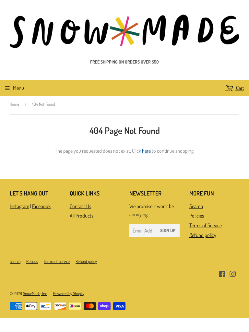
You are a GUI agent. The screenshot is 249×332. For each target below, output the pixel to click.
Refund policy (202, 235)
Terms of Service (205, 225)
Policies (196, 215)
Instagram (19, 206)
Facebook (41, 206)
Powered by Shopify (68, 293)
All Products (81, 215)
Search (196, 206)
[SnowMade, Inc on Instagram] (233, 274)
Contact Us (80, 206)
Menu (18, 88)
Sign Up (167, 230)
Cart (239, 88)
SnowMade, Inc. (35, 293)
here (146, 151)
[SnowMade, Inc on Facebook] (222, 274)
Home (14, 104)
